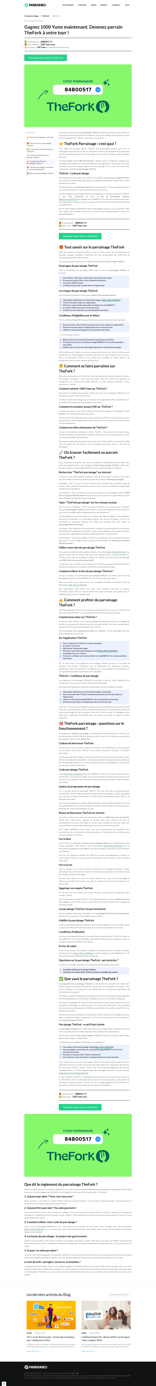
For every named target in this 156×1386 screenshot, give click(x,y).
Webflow (73, 1373)
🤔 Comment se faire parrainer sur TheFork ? (40, 150)
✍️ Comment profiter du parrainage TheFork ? (36, 162)
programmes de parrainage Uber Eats (73, 1073)
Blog (127, 5)
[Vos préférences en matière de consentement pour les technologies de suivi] (4, 1384)
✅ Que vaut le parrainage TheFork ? (40, 174)
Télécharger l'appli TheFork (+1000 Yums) (45, 58)
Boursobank (68, 5)
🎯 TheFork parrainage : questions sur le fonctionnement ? (40, 168)
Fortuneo (82, 5)
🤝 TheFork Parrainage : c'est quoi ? (40, 138)
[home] (35, 5)
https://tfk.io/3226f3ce (68, 199)
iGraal (94, 5)
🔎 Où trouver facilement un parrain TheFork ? (38, 156)
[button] (104, 5)
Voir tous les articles (119, 1295)
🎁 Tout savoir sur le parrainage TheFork (39, 144)
